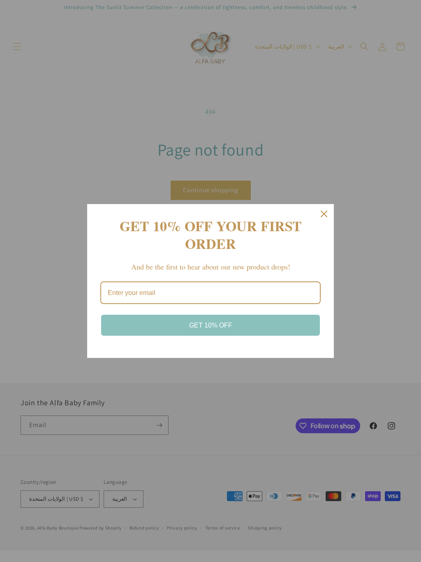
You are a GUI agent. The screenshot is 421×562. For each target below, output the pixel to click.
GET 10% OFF (210, 325)
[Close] (324, 214)
